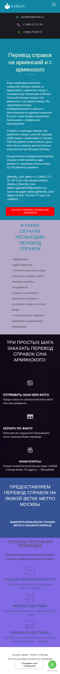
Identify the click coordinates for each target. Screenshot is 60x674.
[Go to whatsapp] (52, 665)
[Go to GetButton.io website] (52, 671)
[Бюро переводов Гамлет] (14, 9)
